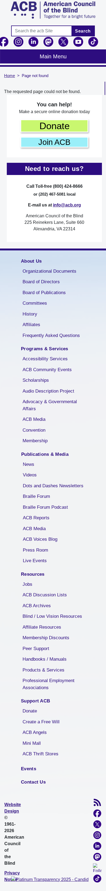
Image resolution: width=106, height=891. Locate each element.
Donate (54, 125)
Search (83, 31)
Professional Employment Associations (48, 684)
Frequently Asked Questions (51, 335)
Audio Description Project (48, 391)
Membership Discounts (46, 637)
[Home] (53, 10)
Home (9, 76)
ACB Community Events (47, 369)
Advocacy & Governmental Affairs (50, 405)
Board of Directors (41, 281)
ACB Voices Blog (40, 539)
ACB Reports (36, 517)
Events (28, 768)
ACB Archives (37, 605)
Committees (35, 303)
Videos (30, 475)
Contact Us (33, 782)
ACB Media (34, 419)
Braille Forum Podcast (45, 507)
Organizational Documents (49, 271)
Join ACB (54, 142)
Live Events (35, 560)
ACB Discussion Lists (45, 594)
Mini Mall (32, 743)
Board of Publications (44, 292)
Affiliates (31, 324)
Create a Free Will (41, 721)
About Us (31, 261)
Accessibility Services (45, 358)
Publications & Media (44, 454)
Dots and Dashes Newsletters (53, 485)
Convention (34, 430)
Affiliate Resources (42, 627)
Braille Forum (36, 496)
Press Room (35, 550)
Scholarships (36, 380)
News (28, 464)
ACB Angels (35, 732)
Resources (33, 574)
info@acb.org (67, 205)
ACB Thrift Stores (40, 753)
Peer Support (36, 648)
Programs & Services (44, 348)
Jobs (27, 584)
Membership (35, 440)
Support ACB (35, 701)
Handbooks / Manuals (45, 659)
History (30, 314)
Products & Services (43, 670)
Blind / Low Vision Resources (52, 616)
